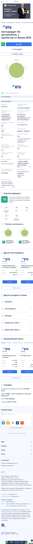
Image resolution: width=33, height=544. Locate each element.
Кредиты (9, 342)
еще (30, 166)
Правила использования (7, 465)
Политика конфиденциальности (9, 463)
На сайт (19, 44)
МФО (2, 442)
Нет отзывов (18, 49)
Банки (3, 450)
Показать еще (16, 288)
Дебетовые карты (17, 342)
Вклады (3, 342)
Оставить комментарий (16, 427)
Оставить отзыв (17, 54)
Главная (3, 22)
